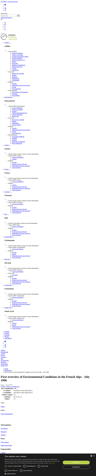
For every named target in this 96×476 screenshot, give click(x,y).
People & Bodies (17, 58)
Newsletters (4, 428)
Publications (15, 78)
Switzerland (8, 285)
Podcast (14, 140)
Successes (15, 63)
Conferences (15, 80)
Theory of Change (17, 55)
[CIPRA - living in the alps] (9, 1)
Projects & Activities (18, 73)
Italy (5, 214)
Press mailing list (17, 143)
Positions (14, 77)
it (4, 28)
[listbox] (91, 456)
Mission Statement (17, 53)
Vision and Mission (17, 157)
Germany (7, 192)
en (5, 24)
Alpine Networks (17, 67)
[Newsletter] (5, 5)
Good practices (16, 89)
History (14, 61)
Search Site (4, 13)
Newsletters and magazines (20, 92)
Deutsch (6, 331)
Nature (3, 406)
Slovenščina (8, 338)
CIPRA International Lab (19, 113)
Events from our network (19, 164)
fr (4, 26)
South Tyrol (8, 307)
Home (6, 369)
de (5, 22)
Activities (15, 275)
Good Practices (16, 133)
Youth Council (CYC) (18, 60)
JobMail (14, 138)
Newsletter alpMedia (18, 136)
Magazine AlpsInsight (18, 142)
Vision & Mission (17, 108)
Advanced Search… (7, 17)
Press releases (5, 442)
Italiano (6, 336)
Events (14, 87)
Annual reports (16, 125)
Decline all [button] (76, 467)
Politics (14, 75)
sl (4, 29)
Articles (14, 83)
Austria (6, 145)
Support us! (15, 70)
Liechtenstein (8, 237)
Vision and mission (17, 204)
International (8, 97)
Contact (14, 68)
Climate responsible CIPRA (20, 56)
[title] (18, 15)
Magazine (4, 432)
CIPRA (6, 42)
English (6, 333)
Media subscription (6, 445)
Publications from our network (21, 85)
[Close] (5, 50)
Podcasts (14, 94)
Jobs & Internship (17, 114)
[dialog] (48, 465)
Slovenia (7, 259)
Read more (52, 463)
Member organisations (18, 65)
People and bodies (17, 109)
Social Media (16, 95)
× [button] (94, 456)
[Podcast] (5, 8)
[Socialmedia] (5, 10)
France (6, 169)
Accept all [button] (76, 462)
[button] (32, 474)
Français (6, 335)
